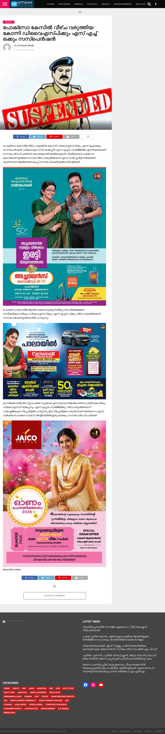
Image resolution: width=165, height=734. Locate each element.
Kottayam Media (25, 45)
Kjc (67, 701)
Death (16, 688)
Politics (92, 4)
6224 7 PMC (9, 692)
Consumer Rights (13, 709)
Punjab (28, 696)
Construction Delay (56, 705)
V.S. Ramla (63, 709)
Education (142, 4)
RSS (24, 688)
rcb (58, 688)
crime (7, 688)
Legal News (20, 705)
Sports (159, 731)
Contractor (31, 709)
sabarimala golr (12, 696)
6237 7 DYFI (68, 688)
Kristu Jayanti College (50, 701)
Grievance (125, 731)
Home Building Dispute (62, 696)
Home (50, 4)
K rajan (8, 705)
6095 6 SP (22, 692)
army (31, 688)
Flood (45, 696)
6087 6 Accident (38, 692)
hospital (41, 688)
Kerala (79, 4)
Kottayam (64, 4)
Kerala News (36, 705)
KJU (5, 701)
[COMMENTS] (88, 135)
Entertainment (122, 4)
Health (106, 4)
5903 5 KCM (54, 692)
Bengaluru (9, 713)
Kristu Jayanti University (23, 701)
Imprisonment (48, 709)
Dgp (37, 696)
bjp (51, 688)
